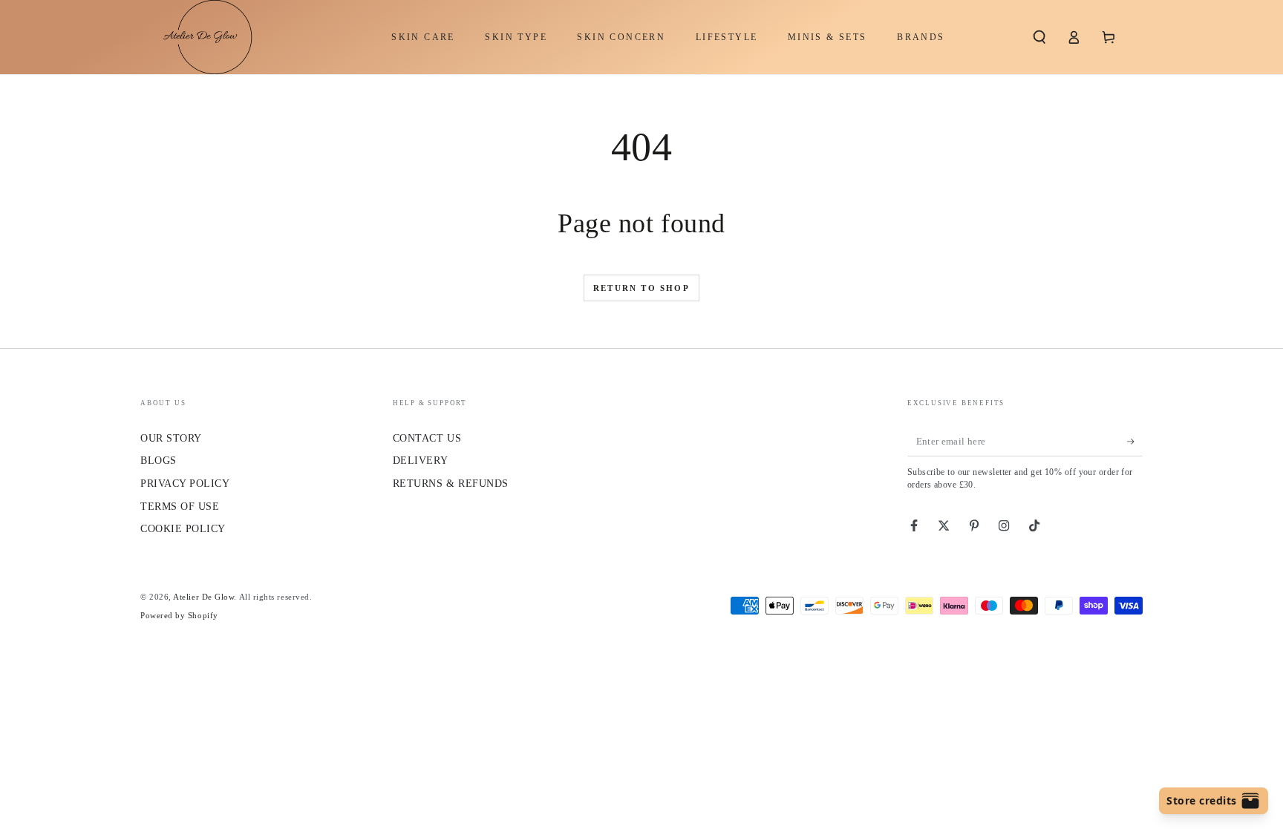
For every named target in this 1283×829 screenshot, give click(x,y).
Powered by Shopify (179, 615)
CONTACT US (427, 438)
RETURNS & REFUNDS (451, 483)
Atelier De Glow (203, 596)
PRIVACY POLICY (185, 483)
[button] (1039, 37)
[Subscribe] (1135, 441)
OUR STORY (171, 438)
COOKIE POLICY (183, 528)
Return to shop (641, 288)
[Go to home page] (200, 37)
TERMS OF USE (179, 506)
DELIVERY (420, 460)
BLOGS (158, 460)
